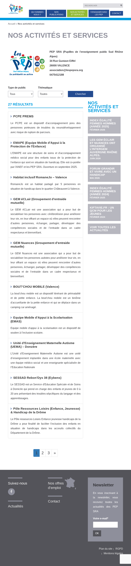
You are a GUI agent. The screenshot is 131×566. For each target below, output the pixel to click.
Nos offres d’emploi (56, 485)
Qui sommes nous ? (37, 13)
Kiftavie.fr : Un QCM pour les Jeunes (102, 212)
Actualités (15, 506)
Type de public (17, 87)
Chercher (80, 94)
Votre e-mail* (100, 518)
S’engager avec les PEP (98, 13)
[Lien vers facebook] (11, 491)
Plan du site (105, 548)
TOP (123, 548)
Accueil (11, 23)
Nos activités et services (77, 13)
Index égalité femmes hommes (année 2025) (103, 125)
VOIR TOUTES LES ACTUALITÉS (103, 229)
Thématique (45, 87)
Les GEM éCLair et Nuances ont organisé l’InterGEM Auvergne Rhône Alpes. (103, 149)
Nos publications (56, 13)
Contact (116, 13)
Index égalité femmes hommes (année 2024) (103, 193)
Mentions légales (113, 553)
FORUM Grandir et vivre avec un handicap (103, 173)
